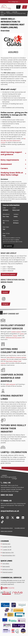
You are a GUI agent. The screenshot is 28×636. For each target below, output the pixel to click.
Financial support (7, 572)
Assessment (6, 164)
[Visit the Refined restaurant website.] (7, 593)
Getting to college (7, 569)
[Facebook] (2, 517)
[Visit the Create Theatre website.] (8, 589)
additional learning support (14, 337)
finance (15, 335)
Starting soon (6, 544)
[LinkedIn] (23, 517)
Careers (4, 168)
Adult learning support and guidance (11, 153)
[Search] (18, 7)
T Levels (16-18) (6, 549)
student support (16, 331)
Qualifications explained (8, 274)
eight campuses (10, 384)
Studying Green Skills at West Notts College (12, 173)
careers (22, 333)
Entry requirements (10, 160)
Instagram (5, 304)
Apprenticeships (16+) (8, 555)
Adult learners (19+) (8, 552)
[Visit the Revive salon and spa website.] (18, 593)
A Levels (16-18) (6, 547)
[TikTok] (2, 522)
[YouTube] (17, 517)
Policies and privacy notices (7, 528)
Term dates (5, 563)
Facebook (5, 292)
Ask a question (8, 246)
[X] (12, 517)
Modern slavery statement (6, 531)
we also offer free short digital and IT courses (13, 140)
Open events (6, 566)
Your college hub (13, 1)
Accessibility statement (20, 528)
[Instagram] (7, 517)
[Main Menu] (25, 7)
